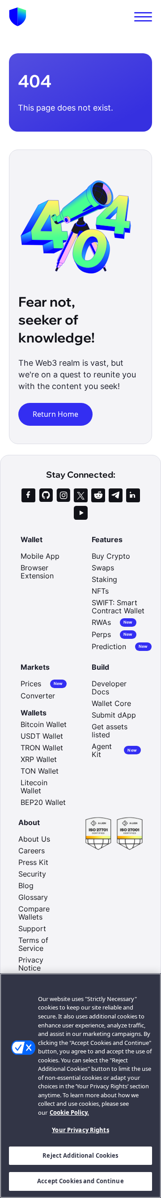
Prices (42, 684)
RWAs (112, 622)
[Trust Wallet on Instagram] (63, 495)
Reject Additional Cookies (80, 1155)
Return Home (55, 414)
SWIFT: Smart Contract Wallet (118, 607)
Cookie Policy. (69, 1112)
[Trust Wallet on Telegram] (116, 495)
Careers (31, 851)
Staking (104, 579)
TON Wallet (40, 771)
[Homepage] (17, 16)
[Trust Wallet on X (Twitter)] (81, 495)
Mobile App (40, 556)
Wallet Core (111, 703)
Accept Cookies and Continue (80, 1181)
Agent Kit (114, 750)
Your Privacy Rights (80, 1130)
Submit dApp (114, 715)
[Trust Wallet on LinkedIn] (133, 495)
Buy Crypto (111, 556)
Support (32, 928)
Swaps (103, 568)
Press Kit (33, 862)
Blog (26, 885)
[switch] (143, 16)
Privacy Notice (30, 964)
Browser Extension (37, 572)
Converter (38, 696)
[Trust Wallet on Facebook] (28, 495)
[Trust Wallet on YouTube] (81, 513)
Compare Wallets (34, 913)
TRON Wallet (42, 748)
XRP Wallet (39, 759)
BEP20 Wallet (43, 802)
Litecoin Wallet (34, 787)
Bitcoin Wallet (44, 724)
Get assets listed (109, 731)
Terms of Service (33, 944)
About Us (34, 839)
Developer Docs (109, 688)
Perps (112, 634)
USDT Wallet (42, 736)
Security (32, 874)
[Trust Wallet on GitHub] (46, 495)
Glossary (33, 897)
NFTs (100, 591)
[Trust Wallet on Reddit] (98, 495)
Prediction (120, 646)
